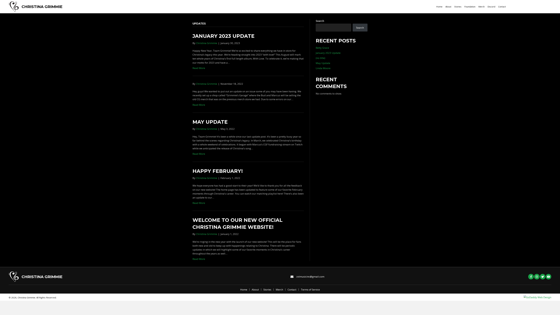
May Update (210, 122)
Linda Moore (323, 68)
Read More (198, 68)
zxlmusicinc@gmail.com (310, 276)
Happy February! (217, 171)
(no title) (320, 58)
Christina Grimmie (42, 7)
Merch (279, 289)
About (255, 289)
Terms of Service (310, 289)
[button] (531, 276)
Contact (292, 289)
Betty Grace (322, 47)
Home (243, 289)
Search (320, 21)
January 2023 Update (223, 36)
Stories (267, 289)
